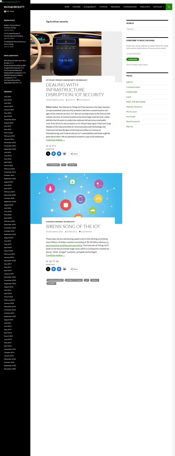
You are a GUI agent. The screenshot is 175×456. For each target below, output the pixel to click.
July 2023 (7, 126)
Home (67, 7)
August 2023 (8, 123)
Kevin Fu (71, 100)
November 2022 (10, 146)
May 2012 (7, 343)
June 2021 (8, 185)
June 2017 (8, 264)
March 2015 (8, 336)
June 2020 (8, 211)
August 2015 (8, 320)
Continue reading (55, 139)
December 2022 (10, 142)
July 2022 (7, 152)
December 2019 (10, 224)
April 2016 (8, 293)
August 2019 (8, 238)
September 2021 (10, 179)
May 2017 (7, 267)
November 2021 (10, 172)
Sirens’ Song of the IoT (73, 226)
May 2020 (7, 215)
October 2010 (9, 362)
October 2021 (9, 175)
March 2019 (8, 251)
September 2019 (10, 234)
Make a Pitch (145, 7)
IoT (64, 165)
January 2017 (9, 274)
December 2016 (10, 277)
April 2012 (8, 346)
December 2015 (10, 307)
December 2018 (10, 261)
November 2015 (10, 310)
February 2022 (9, 169)
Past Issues (158, 7)
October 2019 (9, 231)
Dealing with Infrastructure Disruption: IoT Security (75, 89)
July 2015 (7, 323)
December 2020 (10, 195)
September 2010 (10, 366)
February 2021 (9, 192)
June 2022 (8, 156)
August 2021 (8, 182)
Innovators (115, 7)
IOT (47, 80)
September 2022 (10, 149)
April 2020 (8, 218)
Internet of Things (74, 280)
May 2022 (7, 159)
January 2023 (9, 139)
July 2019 (7, 241)
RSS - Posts (10, 11)
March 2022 (8, 165)
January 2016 (9, 303)
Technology (81, 80)
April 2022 (8, 162)
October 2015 (9, 313)
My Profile (130, 116)
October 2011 (9, 352)
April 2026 (8, 100)
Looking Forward (54, 222)
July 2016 (7, 290)
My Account (131, 111)
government (53, 165)
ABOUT (129, 82)
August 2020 (8, 205)
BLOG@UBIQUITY (14, 6)
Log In (128, 97)
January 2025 (9, 110)
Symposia (103, 7)
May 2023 (7, 129)
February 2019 (9, 254)
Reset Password (133, 121)
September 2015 (10, 316)
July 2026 (7, 97)
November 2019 (10, 228)
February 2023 (9, 136)
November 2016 (10, 280)
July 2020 (7, 208)
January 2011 (9, 356)
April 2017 (8, 270)
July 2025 (7, 103)
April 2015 (8, 333)
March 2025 (8, 106)
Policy (52, 80)
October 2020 (9, 198)
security (72, 165)
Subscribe (132, 59)
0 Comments (84, 100)
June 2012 (8, 339)
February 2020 (9, 221)
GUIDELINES (131, 92)
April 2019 (8, 247)
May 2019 (7, 244)
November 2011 (10, 349)
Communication (130, 7)
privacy (95, 280)
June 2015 (8, 326)
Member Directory (134, 107)
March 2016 (8, 297)
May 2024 (7, 113)
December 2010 (10, 359)
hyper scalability (55, 280)
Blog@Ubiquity (90, 7)
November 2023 (10, 120)
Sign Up (129, 126)
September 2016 (10, 284)
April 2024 (8, 116)
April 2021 (8, 188)
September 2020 (10, 202)
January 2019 (9, 257)
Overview (76, 7)
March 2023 (8, 133)
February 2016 (9, 300)
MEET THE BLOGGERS (135, 102)
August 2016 (8, 287)
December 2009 (10, 369)
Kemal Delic (72, 232)
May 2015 (7, 329)
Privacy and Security (65, 80)
